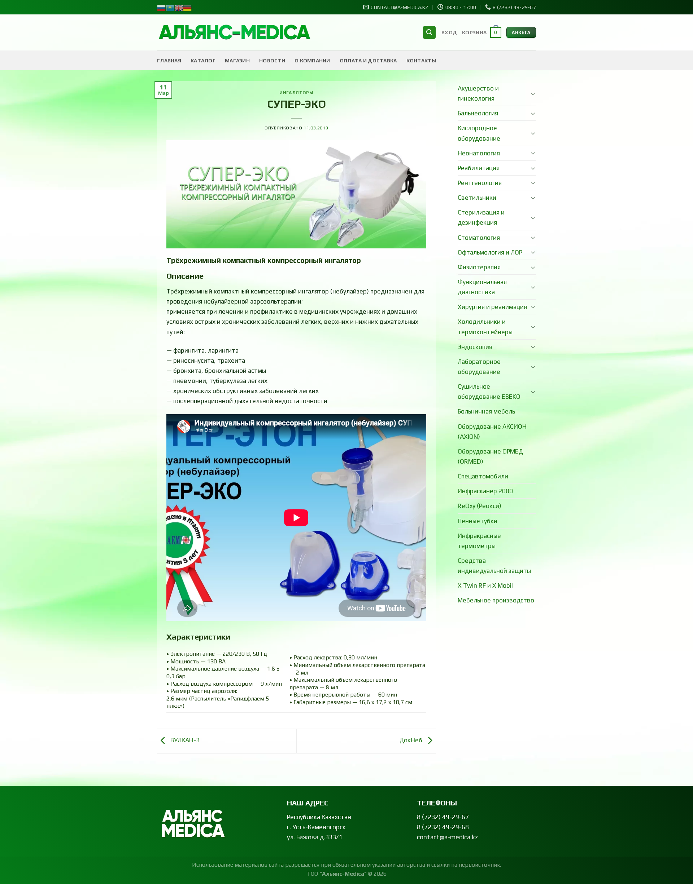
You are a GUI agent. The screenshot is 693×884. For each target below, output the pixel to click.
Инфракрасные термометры (479, 540)
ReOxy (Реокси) (479, 505)
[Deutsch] (187, 7)
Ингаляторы (296, 92)
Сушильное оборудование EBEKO (489, 391)
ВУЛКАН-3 (184, 740)
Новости (272, 60)
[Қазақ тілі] (170, 7)
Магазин (237, 60)
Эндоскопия (475, 346)
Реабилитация (479, 168)
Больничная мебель (486, 411)
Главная (169, 60)
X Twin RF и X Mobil (485, 585)
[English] (178, 7)
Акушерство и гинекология (478, 93)
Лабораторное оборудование (479, 366)
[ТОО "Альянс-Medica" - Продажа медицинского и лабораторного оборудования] (234, 32)
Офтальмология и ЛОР (490, 252)
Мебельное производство (496, 600)
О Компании (312, 60)
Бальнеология (478, 113)
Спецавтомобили (483, 476)
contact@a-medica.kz (447, 837)
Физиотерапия (479, 267)
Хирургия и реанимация (492, 306)
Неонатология (479, 153)
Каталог (203, 60)
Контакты (421, 60)
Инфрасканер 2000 (485, 491)
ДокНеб (412, 740)
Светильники (477, 197)
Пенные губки (477, 521)
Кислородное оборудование (479, 133)
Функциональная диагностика (482, 287)
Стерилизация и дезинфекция (481, 217)
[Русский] (161, 7)
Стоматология (479, 237)
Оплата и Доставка (368, 60)
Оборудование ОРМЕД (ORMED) (490, 456)
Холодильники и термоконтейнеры (485, 326)
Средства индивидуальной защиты (494, 565)
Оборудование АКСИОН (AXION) (492, 431)
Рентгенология (480, 182)
